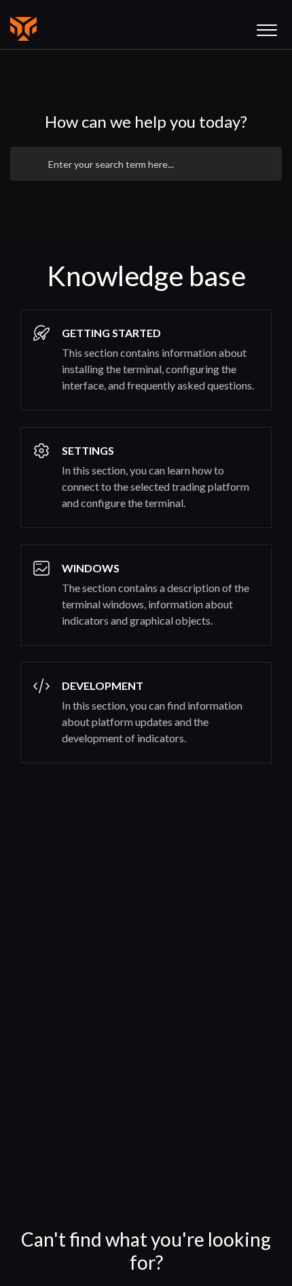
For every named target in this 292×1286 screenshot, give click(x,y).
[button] (266, 26)
